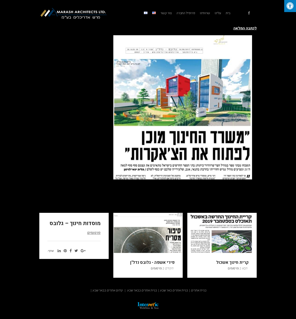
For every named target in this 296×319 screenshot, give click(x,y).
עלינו (218, 13)
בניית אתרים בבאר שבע (142, 290)
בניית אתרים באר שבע (174, 290)
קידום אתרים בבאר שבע (107, 290)
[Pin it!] (65, 251)
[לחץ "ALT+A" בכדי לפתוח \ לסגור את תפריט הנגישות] (290, 6)
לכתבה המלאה (245, 28)
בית (228, 13)
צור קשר (166, 13)
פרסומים (94, 233)
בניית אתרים (199, 290)
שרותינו (205, 13)
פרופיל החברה (185, 13)
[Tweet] (76, 251)
